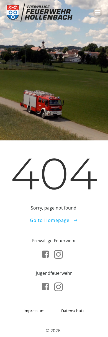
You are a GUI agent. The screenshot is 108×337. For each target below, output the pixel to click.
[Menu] (97, 12)
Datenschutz (72, 310)
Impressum (34, 310)
